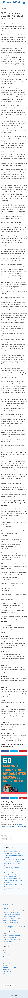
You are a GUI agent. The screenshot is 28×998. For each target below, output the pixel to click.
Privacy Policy (19, 993)
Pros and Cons (7, 971)
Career (4, 952)
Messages (4, 835)
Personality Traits (7, 969)
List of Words (6, 963)
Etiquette (5, 956)
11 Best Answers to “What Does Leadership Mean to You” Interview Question (13, 880)
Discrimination (6, 954)
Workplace (6, 975)
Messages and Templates (9, 967)
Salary (4, 973)
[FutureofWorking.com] (14, 3)
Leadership (6, 958)
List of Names (6, 961)
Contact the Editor (9, 993)
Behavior (5, 950)
